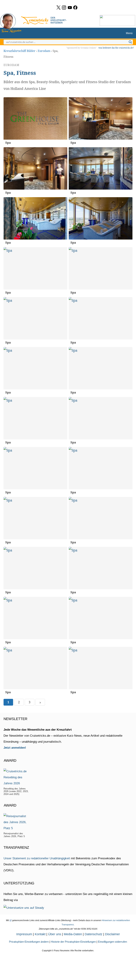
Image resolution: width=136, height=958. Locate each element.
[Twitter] (58, 7)
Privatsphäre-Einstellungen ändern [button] (29, 941)
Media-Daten (73, 934)
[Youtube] (70, 7)
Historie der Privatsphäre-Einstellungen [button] (73, 941)
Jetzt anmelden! (15, 747)
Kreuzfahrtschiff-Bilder (19, 51)
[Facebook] (75, 7)
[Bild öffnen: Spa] (35, 118)
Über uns (54, 934)
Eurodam (44, 51)
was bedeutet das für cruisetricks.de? (116, 47)
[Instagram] (64, 7)
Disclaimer (112, 934)
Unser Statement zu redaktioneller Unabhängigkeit (37, 858)
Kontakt (40, 934)
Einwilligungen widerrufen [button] (112, 941)
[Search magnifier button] (130, 42)
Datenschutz (93, 934)
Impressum (24, 934)
